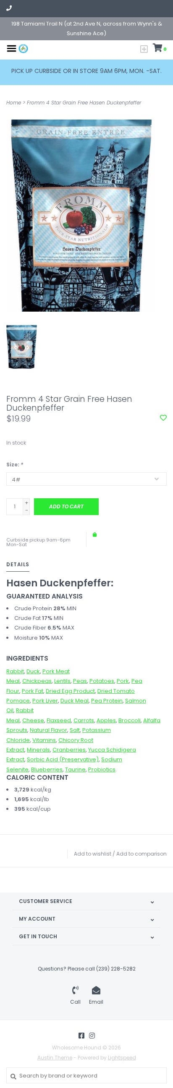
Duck (33, 671)
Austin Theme (54, 1057)
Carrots (83, 720)
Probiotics (101, 769)
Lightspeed (122, 1057)
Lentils (62, 681)
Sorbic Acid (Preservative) (63, 759)
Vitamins (44, 740)
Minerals (38, 750)
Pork (123, 681)
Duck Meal (74, 701)
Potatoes (101, 681)
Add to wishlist (92, 853)
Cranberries (69, 750)
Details (17, 564)
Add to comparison (141, 853)
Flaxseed (59, 720)
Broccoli (129, 720)
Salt (75, 730)
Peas (80, 681)
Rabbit (15, 671)
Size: (14, 464)
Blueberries (47, 769)
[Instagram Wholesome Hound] (92, 1035)
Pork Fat (32, 691)
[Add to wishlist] (163, 418)
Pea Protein (107, 701)
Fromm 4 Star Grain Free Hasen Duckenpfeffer (84, 102)
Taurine (75, 769)
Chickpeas (37, 681)
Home (13, 102)
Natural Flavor (48, 730)
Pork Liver (45, 701)
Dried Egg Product (70, 691)
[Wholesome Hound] (23, 48)
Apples (106, 720)
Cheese (33, 720)
